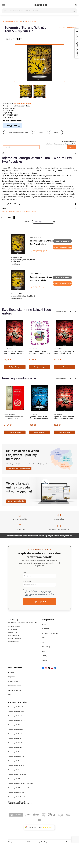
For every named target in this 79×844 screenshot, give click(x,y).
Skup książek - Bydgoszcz (16, 711)
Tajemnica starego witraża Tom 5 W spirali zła (41, 279)
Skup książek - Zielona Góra (17, 797)
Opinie (4, 208)
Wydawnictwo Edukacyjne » (22, 103)
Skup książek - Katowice (16, 720)
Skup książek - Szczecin (16, 765)
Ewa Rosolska (13, 39)
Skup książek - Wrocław (16, 792)
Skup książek (46, 629)
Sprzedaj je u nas (11, 126)
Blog (43, 642)
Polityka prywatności (15, 681)
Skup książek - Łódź (14, 738)
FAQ (9, 695)
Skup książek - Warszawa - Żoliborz (20, 788)
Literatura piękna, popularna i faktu (12, 21)
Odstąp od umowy (14, 690)
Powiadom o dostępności (62, 247)
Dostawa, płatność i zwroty (11, 204)
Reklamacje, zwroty (14, 686)
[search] (74, 11)
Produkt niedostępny (62, 241)
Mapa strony (46, 647)
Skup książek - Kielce (15, 725)
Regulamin (12, 677)
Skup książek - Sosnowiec (17, 761)
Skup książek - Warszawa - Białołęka (20, 783)
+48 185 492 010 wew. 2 (23, 804)
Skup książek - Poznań (15, 752)
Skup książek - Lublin (15, 734)
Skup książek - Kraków (15, 729)
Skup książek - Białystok (16, 707)
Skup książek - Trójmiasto (17, 774)
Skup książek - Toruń (15, 770)
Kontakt (44, 660)
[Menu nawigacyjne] (4, 5)
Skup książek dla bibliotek (50, 633)
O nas (44, 624)
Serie (43, 651)
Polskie (34, 21)
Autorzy (44, 656)
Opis (3, 153)
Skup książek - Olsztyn (15, 743)
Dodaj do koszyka (15, 367)
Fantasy (27, 21)
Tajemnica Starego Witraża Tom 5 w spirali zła (41, 242)
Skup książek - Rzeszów (16, 756)
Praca (43, 638)
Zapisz (71, 147)
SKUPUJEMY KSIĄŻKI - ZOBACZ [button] (77, 45)
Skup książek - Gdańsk (15, 716)
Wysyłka (11, 672)
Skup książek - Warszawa (16, 779)
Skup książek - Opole (15, 747)
